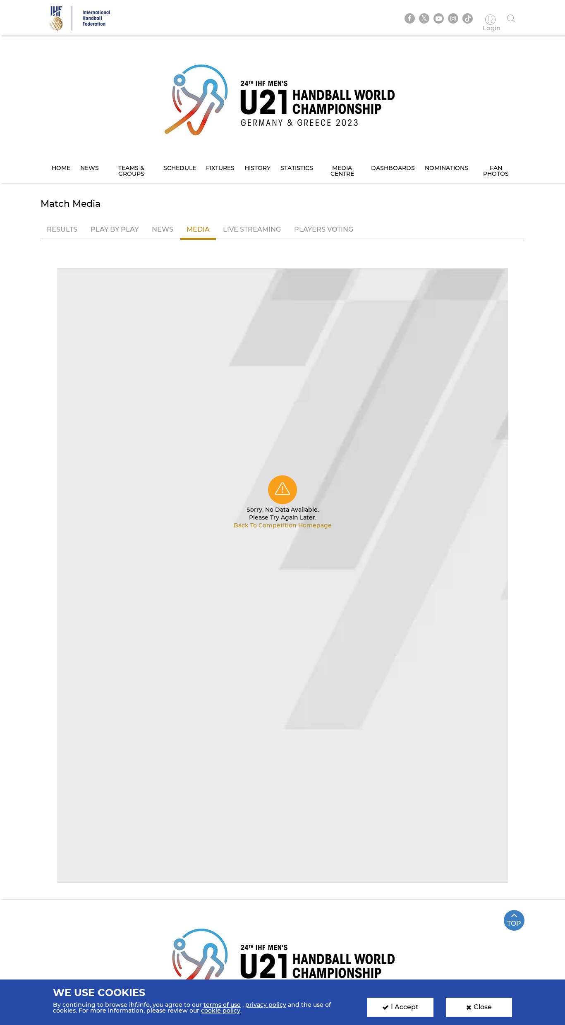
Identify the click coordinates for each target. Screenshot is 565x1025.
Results (62, 229)
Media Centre (342, 170)
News (89, 168)
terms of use (222, 1004)
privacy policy (265, 1004)
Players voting (323, 229)
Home (61, 168)
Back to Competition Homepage (283, 525)
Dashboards (393, 168)
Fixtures (220, 168)
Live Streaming (252, 229)
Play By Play (115, 229)
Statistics (296, 168)
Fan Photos (496, 170)
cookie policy (220, 1010)
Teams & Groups (131, 170)
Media (198, 229)
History (257, 168)
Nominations (446, 168)
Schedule (179, 168)
